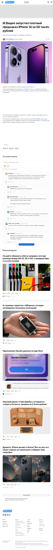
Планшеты (17, 525)
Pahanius (10, 173)
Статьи (28, 519)
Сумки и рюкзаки (18, 532)
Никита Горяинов (7, 343)
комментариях (13, 169)
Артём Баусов (7, 394)
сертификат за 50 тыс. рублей (30, 89)
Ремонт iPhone (42, 525)
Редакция (41, 528)
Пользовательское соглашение (6, 541)
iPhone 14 (5, 148)
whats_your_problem (13, 223)
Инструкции (41, 521)
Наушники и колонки (19, 521)
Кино (28, 531)
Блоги (28, 524)
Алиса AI (6, 487)
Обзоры (16, 519)
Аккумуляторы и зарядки (20, 522)
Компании (29, 528)
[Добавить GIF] (8, 166)
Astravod (12, 233)
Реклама (40, 530)
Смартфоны (17, 524)
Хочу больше (26, 495)
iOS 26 (4, 519)
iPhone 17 (4, 523)
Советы (40, 519)
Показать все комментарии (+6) (26, 244)
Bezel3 (12, 212)
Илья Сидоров (7, 296)
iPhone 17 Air (5, 526)
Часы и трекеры (18, 527)
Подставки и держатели (20, 535)
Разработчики (42, 524)
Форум (28, 526)
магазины (11, 148)
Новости (16, 148)
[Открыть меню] (3, 2)
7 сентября (43, 120)
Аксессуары (29, 523)
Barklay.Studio (14, 186)
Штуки (16, 530)
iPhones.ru (18, 547)
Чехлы (16, 529)
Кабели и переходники (19, 533)
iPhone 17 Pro (5, 524)
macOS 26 (5, 521)
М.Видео (32, 122)
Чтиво (28, 530)
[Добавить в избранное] (46, 39)
